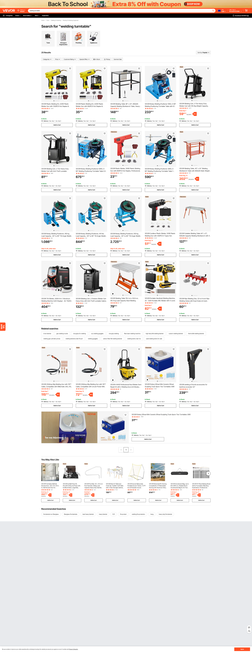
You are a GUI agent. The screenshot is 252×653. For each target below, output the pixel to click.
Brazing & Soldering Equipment (70, 20)
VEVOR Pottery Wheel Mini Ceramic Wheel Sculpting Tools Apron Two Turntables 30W (161, 414)
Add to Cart (57, 125)
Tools (47, 20)
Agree (242, 649)
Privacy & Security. (73, 649)
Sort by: (200, 52)
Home (42, 20)
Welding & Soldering (56, 20)
